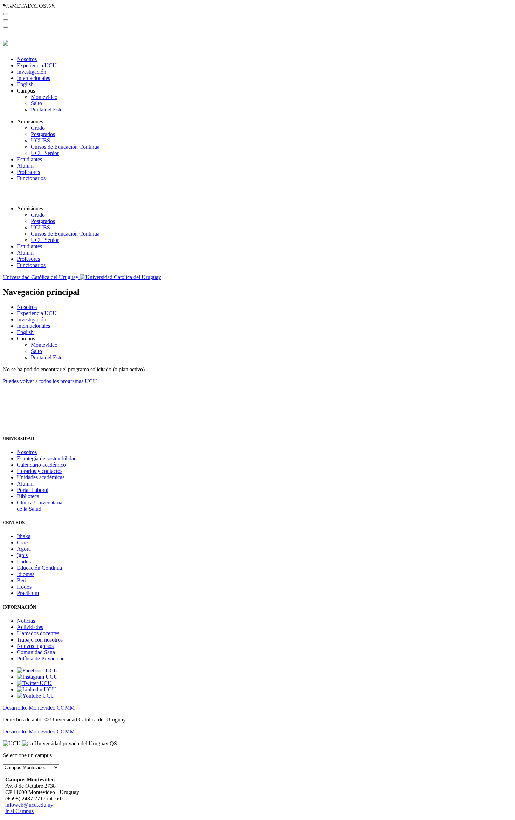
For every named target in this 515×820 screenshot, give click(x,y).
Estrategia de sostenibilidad (47, 458)
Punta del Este (46, 110)
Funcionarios (31, 178)
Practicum (28, 593)
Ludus (24, 561)
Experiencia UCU (37, 65)
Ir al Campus (19, 811)
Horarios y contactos (39, 471)
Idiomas (25, 574)
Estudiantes (29, 159)
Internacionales (33, 78)
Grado (38, 128)
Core (22, 542)
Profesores (28, 172)
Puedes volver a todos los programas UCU (50, 381)
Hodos (24, 587)
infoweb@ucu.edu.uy (29, 805)
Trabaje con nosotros (40, 640)
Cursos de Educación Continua (65, 147)
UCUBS (40, 140)
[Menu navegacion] (5, 20)
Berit (22, 580)
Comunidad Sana (36, 652)
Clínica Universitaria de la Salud (39, 506)
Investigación (31, 72)
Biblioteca (28, 496)
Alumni (25, 166)
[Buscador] (5, 14)
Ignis (22, 555)
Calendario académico (41, 465)
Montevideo (44, 97)
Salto (36, 103)
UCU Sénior (45, 153)
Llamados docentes (38, 633)
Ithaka (23, 536)
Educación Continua (39, 568)
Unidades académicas (40, 477)
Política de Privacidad (41, 659)
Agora (24, 549)
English (25, 84)
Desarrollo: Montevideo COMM (39, 708)
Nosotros (27, 59)
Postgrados (43, 134)
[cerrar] (5, 27)
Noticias (26, 621)
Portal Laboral (32, 490)
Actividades (30, 627)
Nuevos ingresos (35, 646)
